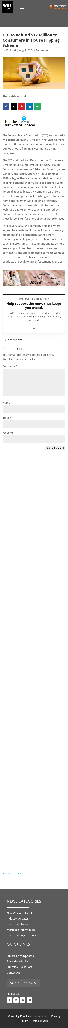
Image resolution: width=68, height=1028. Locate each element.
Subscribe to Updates (20, 956)
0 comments (44, 50)
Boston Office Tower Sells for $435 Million (31, 511)
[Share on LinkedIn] (29, 106)
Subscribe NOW (23, 983)
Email (7, 417)
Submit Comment (55, 447)
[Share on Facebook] (6, 106)
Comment (10, 366)
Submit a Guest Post (19, 967)
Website (8, 432)
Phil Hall (11, 50)
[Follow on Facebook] (9, 1000)
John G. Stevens (19, 589)
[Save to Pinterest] (21, 106)
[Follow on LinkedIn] (22, 1000)
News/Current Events (20, 913)
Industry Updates (18, 918)
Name (7, 402)
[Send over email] (37, 106)
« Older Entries (12, 873)
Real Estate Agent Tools (21, 935)
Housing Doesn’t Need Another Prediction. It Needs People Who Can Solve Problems (33, 649)
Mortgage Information (21, 930)
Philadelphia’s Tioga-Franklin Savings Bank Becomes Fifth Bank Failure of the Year (33, 717)
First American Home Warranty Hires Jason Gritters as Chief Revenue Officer (33, 853)
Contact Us (13, 972)
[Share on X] (14, 106)
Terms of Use (39, 1021)
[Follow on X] (16, 1000)
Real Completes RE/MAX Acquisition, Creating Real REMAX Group (33, 579)
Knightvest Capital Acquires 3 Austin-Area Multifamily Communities (33, 783)
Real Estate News (17, 924)
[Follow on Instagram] (29, 1000)
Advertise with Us (18, 961)
